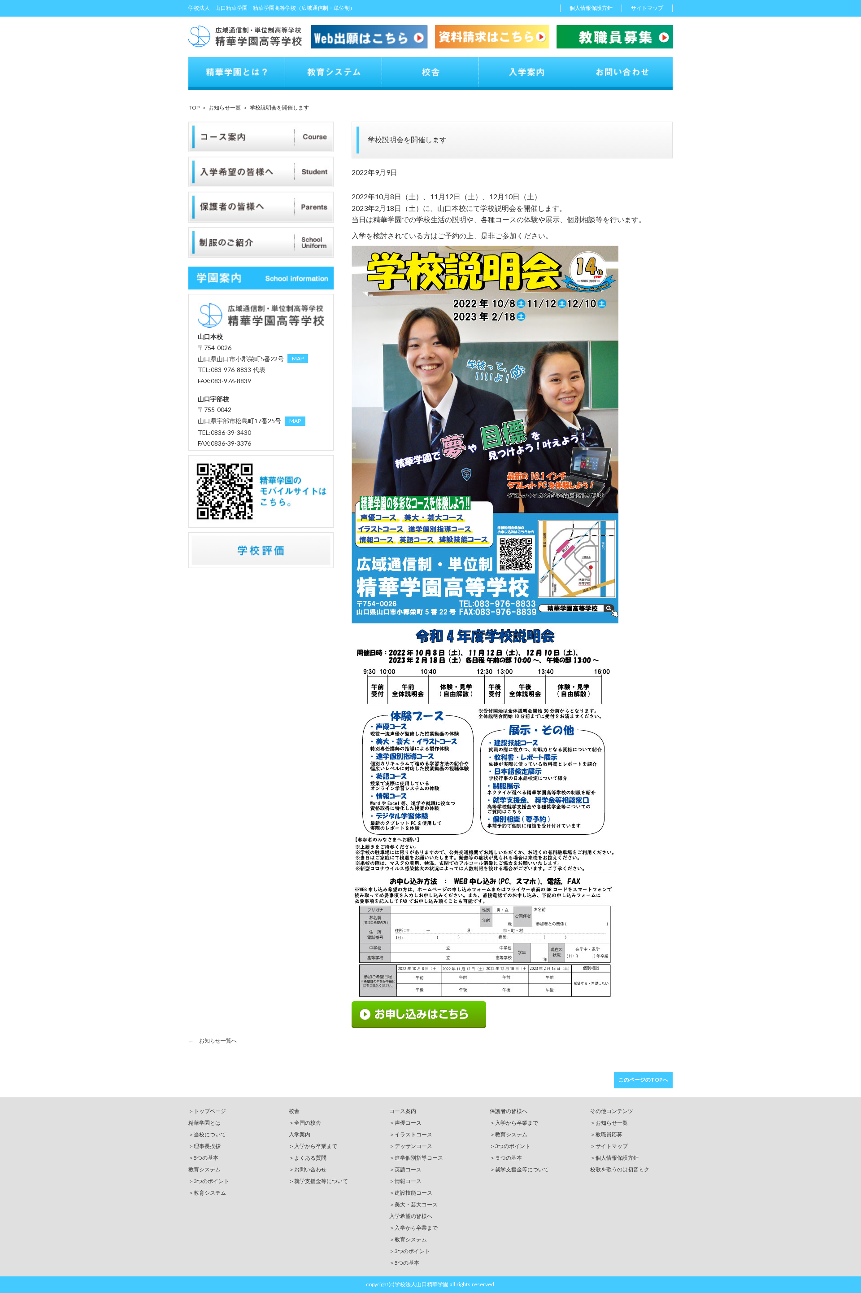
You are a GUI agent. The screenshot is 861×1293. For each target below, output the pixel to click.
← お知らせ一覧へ (212, 1040)
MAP (298, 358)
